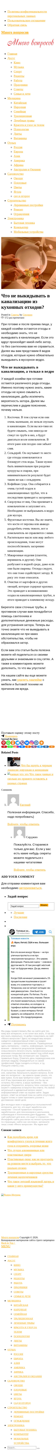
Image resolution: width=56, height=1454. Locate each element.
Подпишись (10, 736)
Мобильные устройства (28, 231)
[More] (41, 742)
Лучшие (19, 912)
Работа (18, 80)
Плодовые (20, 182)
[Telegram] (17, 742)
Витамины (20, 138)
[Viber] (22, 742)
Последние (20, 917)
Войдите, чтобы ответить (23, 824)
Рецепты (19, 76)
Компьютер (21, 227)
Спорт (18, 71)
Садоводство (15, 173)
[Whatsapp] (8, 742)
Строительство (16, 200)
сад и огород (22, 196)
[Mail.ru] (36, 742)
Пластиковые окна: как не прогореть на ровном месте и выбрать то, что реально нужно (30, 1164)
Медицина (13, 98)
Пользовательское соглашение (26, 20)
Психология (21, 129)
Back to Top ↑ (8, 1243)
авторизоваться (30, 888)
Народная (20, 107)
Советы (18, 89)
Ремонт (18, 209)
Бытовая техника (24, 222)
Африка (18, 165)
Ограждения (21, 214)
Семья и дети (22, 93)
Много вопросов (15, 32)
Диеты (18, 133)
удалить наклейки (29, 679)
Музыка (19, 67)
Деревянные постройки (28, 205)
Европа (18, 151)
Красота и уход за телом (29, 125)
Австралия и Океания (27, 169)
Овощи (18, 178)
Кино (17, 62)
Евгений (25, 804)
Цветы (18, 187)
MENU (5, 1246)
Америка (19, 160)
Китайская (20, 102)
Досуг (11, 58)
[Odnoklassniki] (13, 742)
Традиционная (23, 116)
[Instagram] (31, 742)
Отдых (11, 142)
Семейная (20, 111)
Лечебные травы (24, 120)
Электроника (15, 218)
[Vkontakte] (27, 742)
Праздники (21, 84)
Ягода (17, 191)
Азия (17, 156)
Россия (18, 147)
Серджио (27, 314)
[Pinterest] (3, 742)
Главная (12, 53)
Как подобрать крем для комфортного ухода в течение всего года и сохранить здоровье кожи (29, 1141)
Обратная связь (17, 25)
